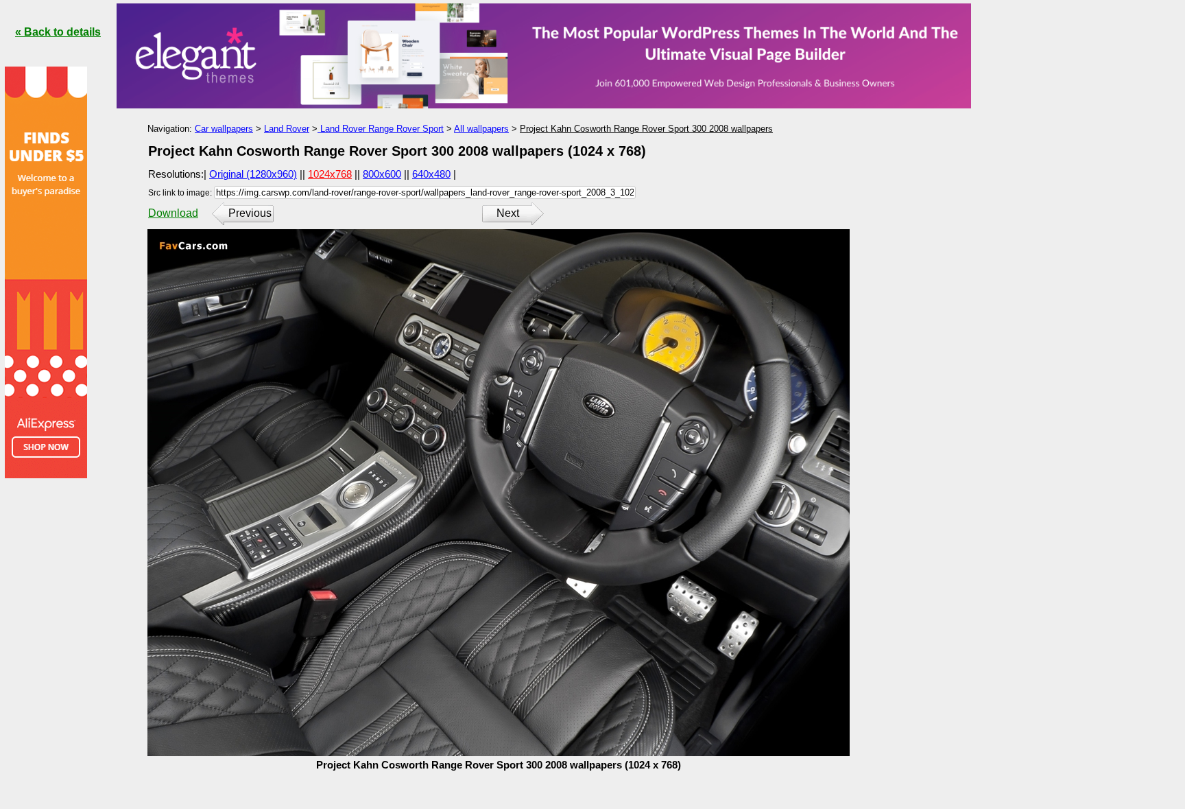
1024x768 (330, 174)
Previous (250, 213)
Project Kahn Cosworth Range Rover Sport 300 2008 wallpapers (646, 129)
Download (173, 213)
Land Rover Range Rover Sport (381, 129)
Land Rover (286, 129)
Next (507, 213)
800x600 (382, 174)
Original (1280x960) (253, 174)
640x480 (431, 174)
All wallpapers (481, 129)
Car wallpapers (224, 129)
